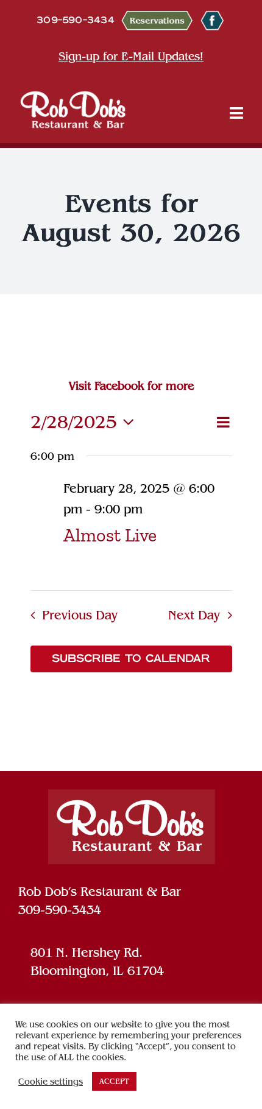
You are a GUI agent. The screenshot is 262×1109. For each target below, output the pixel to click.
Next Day (194, 615)
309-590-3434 (59, 910)
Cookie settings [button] (50, 1081)
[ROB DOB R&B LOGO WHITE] (73, 109)
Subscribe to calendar (131, 658)
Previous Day (80, 615)
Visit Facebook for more (131, 386)
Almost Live (110, 535)
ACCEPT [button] (114, 1081)
